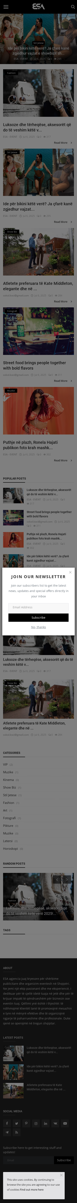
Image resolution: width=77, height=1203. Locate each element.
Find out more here (32, 1189)
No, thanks (38, 627)
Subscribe (38, 617)
